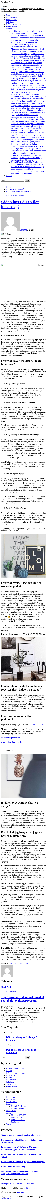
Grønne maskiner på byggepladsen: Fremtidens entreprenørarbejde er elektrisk (21, 1172)
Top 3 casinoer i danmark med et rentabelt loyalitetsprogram (22, 998)
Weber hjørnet (11, 26)
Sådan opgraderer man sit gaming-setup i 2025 (21, 1135)
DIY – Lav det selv (13, 24)
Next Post (6, 987)
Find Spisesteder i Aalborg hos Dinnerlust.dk (18, 1184)
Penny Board (11, 1111)
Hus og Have (11, 17)
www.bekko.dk (38, 725)
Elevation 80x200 (18, 1117)
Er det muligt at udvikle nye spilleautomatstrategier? (23, 1162)
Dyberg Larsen (28, 127)
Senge (8, 1113)
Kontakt (9, 176)
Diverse (9, 1071)
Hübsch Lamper (17, 1108)
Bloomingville (11, 1097)
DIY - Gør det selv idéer (15, 196)
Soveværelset (11, 20)
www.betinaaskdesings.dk (11, 742)
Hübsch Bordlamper (19, 1106)
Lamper (9, 1104)
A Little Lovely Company (28, 61)
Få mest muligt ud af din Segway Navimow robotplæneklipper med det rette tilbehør (19, 1148)
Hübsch (27, 167)
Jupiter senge (16, 1122)
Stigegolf (9, 1124)
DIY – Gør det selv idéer (16, 1073)
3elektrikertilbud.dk (30, 1188)
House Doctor (11, 1102)
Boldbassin (10, 1099)
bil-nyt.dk (20, 1192)
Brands (9, 29)
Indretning (10, 22)
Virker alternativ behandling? (13, 1166)
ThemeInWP (6, 1199)
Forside (9, 15)
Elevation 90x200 (18, 1120)
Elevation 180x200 (18, 1115)
